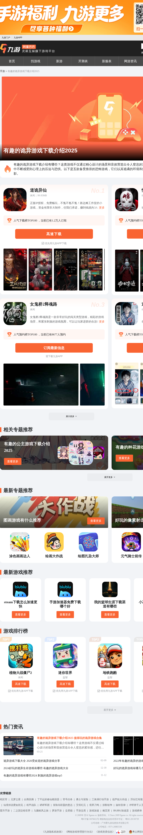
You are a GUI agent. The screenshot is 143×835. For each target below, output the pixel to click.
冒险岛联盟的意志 (63, 805)
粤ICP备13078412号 (90, 819)
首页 (12, 61)
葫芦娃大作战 (119, 799)
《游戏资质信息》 (105, 831)
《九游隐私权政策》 (53, 831)
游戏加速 (94, 810)
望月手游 (5, 810)
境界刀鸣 (94, 805)
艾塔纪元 (81, 805)
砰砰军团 (45, 805)
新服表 (106, 61)
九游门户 (6, 37)
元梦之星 (16, 799)
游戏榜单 (137, 810)
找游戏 (35, 61)
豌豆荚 (106, 810)
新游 (59, 61)
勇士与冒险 (82, 799)
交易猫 (69, 810)
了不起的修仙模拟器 (48, 799)
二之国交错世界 (21, 810)
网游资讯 (130, 61)
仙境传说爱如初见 (13, 805)
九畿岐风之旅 (41, 810)
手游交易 (81, 810)
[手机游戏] (27, 49)
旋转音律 (121, 805)
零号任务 (68, 799)
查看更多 (12, 461)
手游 (2, 71)
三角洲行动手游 (100, 799)
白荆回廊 (29, 799)
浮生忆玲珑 (136, 799)
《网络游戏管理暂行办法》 (79, 831)
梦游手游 (57, 810)
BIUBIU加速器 (121, 810)
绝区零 (3, 799)
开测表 (83, 61)
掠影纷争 (107, 805)
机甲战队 (31, 805)
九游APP (18, 37)
